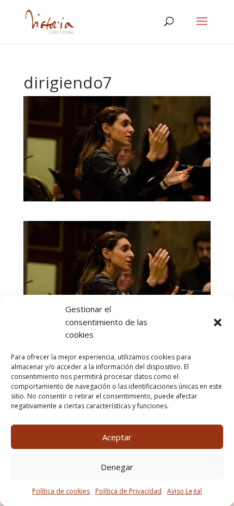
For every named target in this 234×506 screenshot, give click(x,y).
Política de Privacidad (128, 491)
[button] (217, 322)
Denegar (117, 466)
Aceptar (117, 437)
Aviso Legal (184, 491)
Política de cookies (61, 491)
